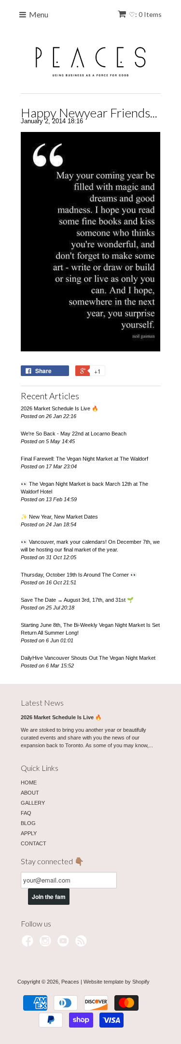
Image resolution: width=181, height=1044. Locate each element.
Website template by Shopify (117, 982)
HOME (29, 782)
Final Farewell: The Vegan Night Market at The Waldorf (84, 459)
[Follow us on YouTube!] (64, 944)
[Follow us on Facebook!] (29, 944)
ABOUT (30, 793)
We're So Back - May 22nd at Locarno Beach (73, 433)
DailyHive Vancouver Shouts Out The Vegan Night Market (88, 658)
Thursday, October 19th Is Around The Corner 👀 (79, 575)
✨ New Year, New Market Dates (59, 517)
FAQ (26, 813)
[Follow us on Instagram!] (47, 944)
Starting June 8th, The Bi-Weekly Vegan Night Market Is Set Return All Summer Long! (90, 629)
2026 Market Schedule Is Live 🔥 (59, 408)
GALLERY (33, 803)
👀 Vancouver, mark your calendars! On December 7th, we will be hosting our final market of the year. (90, 545)
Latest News (42, 702)
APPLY (29, 833)
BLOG (28, 823)
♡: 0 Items (145, 14)
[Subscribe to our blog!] (82, 944)
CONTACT (33, 843)
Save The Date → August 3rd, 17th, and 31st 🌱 (77, 600)
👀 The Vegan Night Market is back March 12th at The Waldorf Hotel (84, 487)
